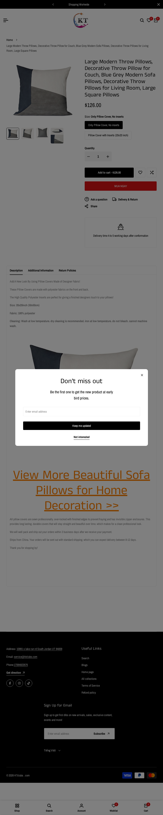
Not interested (82, 437)
